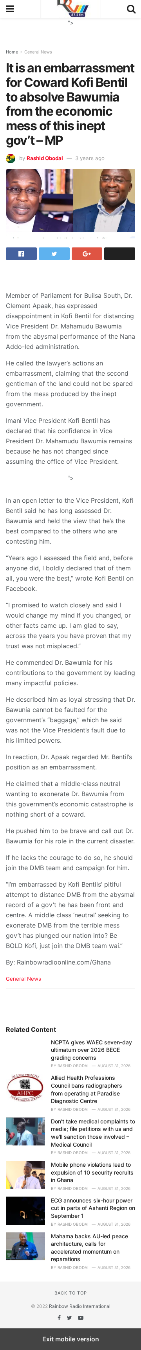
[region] (70, 27)
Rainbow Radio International (79, 1306)
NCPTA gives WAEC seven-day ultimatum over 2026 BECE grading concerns (91, 1050)
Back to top (70, 1293)
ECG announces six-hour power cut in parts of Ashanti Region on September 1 (93, 1208)
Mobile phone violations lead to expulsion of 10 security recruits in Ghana (92, 1172)
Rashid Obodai (45, 158)
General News (38, 52)
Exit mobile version (70, 1339)
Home (12, 52)
